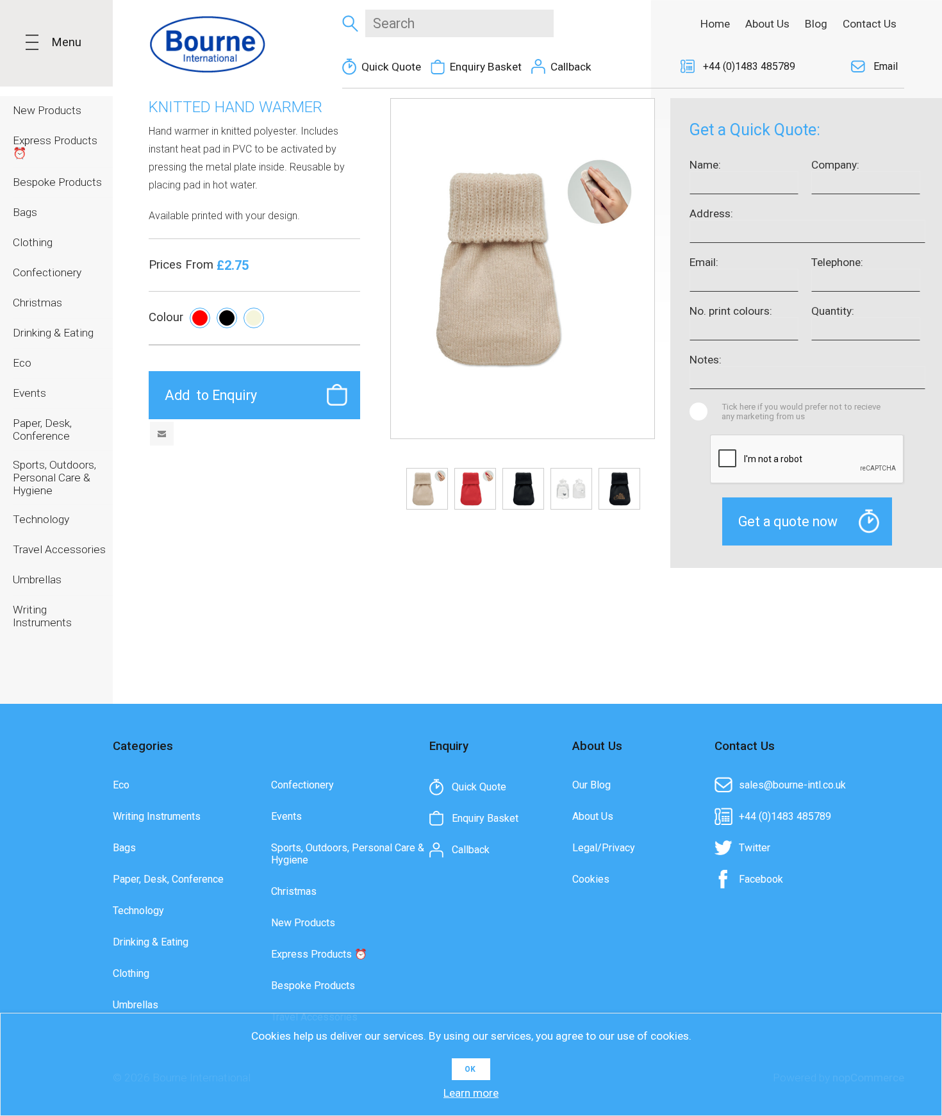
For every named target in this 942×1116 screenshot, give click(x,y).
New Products (303, 923)
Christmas (294, 891)
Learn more (471, 1093)
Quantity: (832, 310)
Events (286, 816)
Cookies (590, 879)
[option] (427, 489)
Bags (124, 848)
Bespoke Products (313, 985)
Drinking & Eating (150, 942)
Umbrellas (135, 1005)
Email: (704, 262)
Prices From (183, 265)
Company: (835, 164)
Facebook (761, 879)
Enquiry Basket (486, 66)
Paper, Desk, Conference (168, 879)
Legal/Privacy (603, 848)
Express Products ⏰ (319, 954)
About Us (592, 816)
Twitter (754, 848)
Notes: (706, 359)
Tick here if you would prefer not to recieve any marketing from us (801, 411)
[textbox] (459, 23)
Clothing (131, 973)
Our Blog (591, 785)
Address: (711, 213)
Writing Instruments (157, 816)
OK (470, 1069)
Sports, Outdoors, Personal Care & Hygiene (347, 854)
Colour (166, 317)
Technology (138, 910)
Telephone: (837, 262)
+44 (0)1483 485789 (749, 66)
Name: (705, 164)
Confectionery (302, 785)
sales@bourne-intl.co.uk (792, 785)
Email (885, 66)
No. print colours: (731, 310)
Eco (121, 785)
